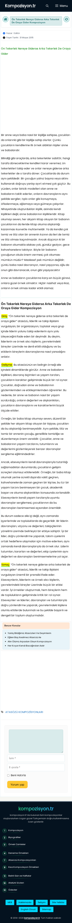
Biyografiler (14, 837)
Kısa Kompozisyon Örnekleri (23, 867)
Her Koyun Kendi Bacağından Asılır (26, 645)
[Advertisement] (36, 95)
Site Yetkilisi (58, 902)
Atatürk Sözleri (16, 882)
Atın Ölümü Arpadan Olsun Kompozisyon (30, 641)
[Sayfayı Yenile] (66, 19)
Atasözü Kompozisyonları (22, 860)
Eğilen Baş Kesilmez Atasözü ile (24, 637)
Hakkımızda (25, 902)
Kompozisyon (15, 830)
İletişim (42, 902)
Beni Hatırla (18, 775)
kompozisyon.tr (36, 809)
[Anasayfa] (6, 19)
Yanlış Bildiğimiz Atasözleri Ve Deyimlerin (29, 633)
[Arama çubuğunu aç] (47, 6)
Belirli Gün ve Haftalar (19, 875)
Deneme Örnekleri (18, 853)
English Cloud (28, 909)
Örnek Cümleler (17, 844)
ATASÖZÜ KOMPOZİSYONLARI (24, 712)
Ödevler (12, 889)
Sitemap (46, 909)
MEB (10, 902)
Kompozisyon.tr (20, 6)
